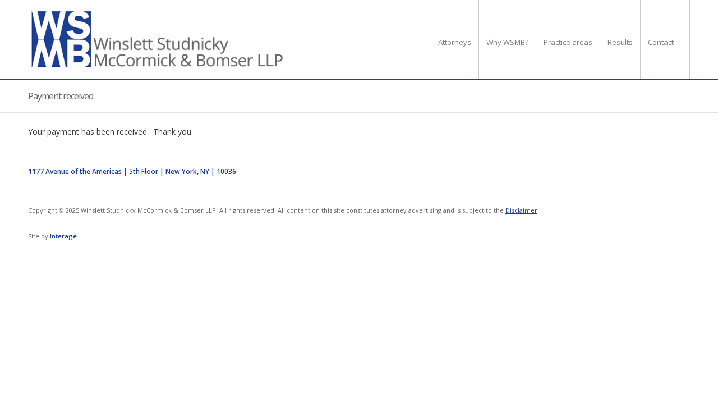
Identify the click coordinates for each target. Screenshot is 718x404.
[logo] (158, 39)
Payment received (60, 96)
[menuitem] (454, 39)
